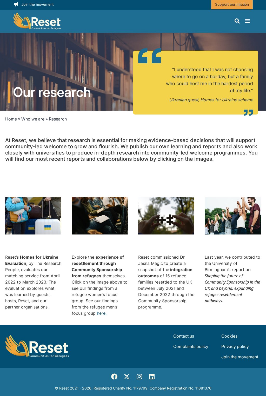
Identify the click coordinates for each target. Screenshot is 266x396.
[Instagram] (139, 376)
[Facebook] (114, 376)
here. (102, 313)
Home (11, 119)
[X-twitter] (127, 376)
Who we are (32, 119)
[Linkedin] (151, 376)
